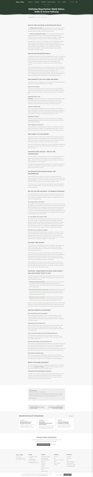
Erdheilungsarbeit (44, 458)
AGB (67, 459)
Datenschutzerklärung (42, 475)
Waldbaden (43, 464)
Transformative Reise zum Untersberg (39, 289)
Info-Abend (43, 461)
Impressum (69, 456)
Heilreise (42, 466)
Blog (55, 461)
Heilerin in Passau (57, 463)
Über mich (56, 456)
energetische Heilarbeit (33, 120)
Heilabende (43, 463)
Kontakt (55, 464)
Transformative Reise (45, 468)
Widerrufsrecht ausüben (71, 464)
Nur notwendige (59, 474)
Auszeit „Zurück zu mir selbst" (37, 296)
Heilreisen (52, 44)
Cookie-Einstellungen (71, 466)
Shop (55, 458)
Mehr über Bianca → (33, 398)
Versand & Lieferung (70, 461)
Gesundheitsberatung (45, 459)
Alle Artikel (71, 416)
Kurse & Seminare (44, 471)
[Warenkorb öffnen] (76, 2)
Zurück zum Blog (47, 4)
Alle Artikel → (53, 444)
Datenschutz (69, 458)
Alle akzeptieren (68, 474)
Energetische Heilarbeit (45, 456)
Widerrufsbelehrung (70, 463)
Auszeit (42, 469)
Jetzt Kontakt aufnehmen (43, 444)
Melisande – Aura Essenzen (59, 459)
